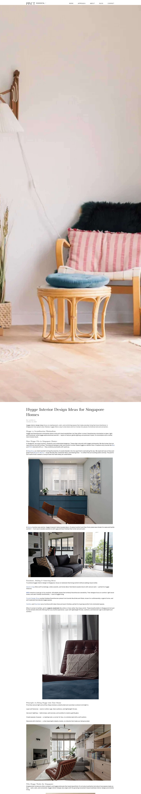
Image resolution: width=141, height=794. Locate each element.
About (92, 3)
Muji (113, 445)
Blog (101, 3)
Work (71, 3)
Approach (81, 3)
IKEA (30, 447)
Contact (111, 3)
